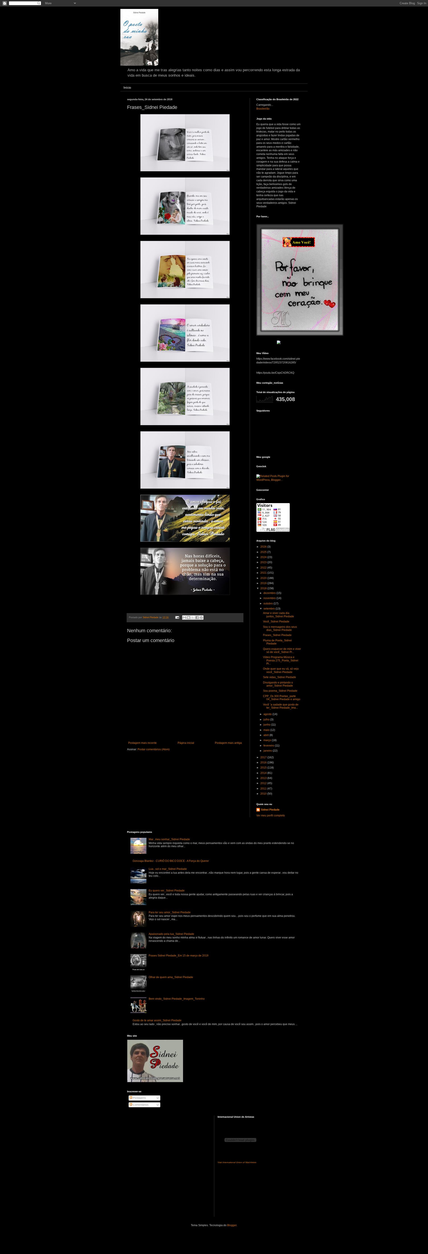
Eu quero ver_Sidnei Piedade (167, 890)
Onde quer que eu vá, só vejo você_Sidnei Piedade (281, 670)
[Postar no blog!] (188, 617)
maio (266, 730)
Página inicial (186, 742)
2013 (263, 778)
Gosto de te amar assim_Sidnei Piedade (157, 1020)
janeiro (268, 750)
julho (266, 719)
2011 (263, 788)
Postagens (139, 1097)
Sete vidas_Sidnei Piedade (279, 677)
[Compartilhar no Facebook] (197, 617)
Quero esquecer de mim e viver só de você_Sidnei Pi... (282, 650)
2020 (263, 578)
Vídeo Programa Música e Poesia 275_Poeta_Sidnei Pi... (280, 660)
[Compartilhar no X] (193, 617)
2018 (263, 588)
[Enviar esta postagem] (177, 617)
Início (127, 87)
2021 (263, 572)
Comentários (140, 1104)
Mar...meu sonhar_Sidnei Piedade (169, 839)
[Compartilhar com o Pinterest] (201, 617)
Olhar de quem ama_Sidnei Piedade (171, 977)
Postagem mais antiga (228, 742)
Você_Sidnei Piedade (276, 621)
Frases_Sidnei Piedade (277, 635)
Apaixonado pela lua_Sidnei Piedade (171, 934)
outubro (268, 603)
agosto (267, 714)
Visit (237, 1162)
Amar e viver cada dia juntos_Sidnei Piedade (278, 615)
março (267, 740)
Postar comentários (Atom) (154, 749)
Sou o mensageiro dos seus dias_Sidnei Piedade (280, 628)
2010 (263, 793)
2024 (263, 557)
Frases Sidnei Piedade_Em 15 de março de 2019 (178, 955)
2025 (263, 552)
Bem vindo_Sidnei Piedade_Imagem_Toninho (177, 998)
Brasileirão (263, 108)
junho (267, 724)
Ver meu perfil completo (270, 815)
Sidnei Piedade (270, 809)
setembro (269, 608)
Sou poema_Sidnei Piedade (280, 690)
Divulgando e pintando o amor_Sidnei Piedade (278, 684)
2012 (263, 783)
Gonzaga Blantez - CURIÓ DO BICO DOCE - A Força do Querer (171, 861)
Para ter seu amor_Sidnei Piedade (170, 912)
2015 (263, 767)
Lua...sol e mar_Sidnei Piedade (168, 869)
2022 (263, 567)
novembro (269, 598)
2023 (263, 562)
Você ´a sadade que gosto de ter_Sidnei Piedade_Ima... (280, 706)
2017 (263, 757)
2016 (263, 762)
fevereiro (269, 745)
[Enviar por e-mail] (184, 617)
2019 (263, 583)
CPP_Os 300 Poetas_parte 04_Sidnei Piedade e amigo (281, 698)
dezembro (269, 593)
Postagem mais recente (142, 742)
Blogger (232, 1225)
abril (266, 735)
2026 (263, 546)
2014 (263, 773)
